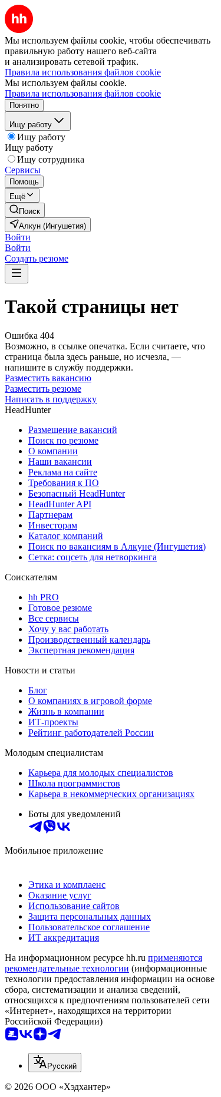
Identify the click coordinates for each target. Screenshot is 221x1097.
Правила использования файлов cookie (83, 93)
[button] (18, 237)
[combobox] (54, 1062)
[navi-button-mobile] (16, 273)
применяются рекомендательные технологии (103, 963)
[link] (25, 210)
